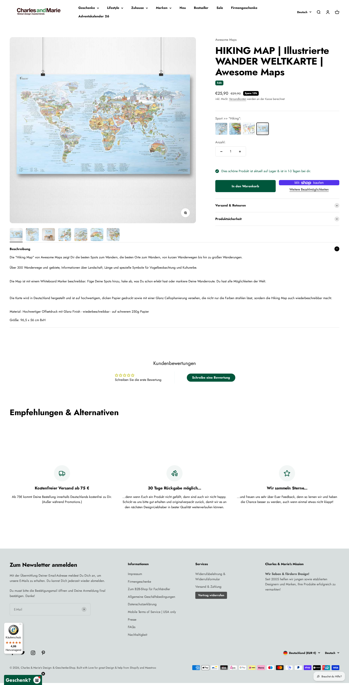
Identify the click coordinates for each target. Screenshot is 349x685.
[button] (23, 680)
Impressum (135, 574)
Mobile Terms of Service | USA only (152, 612)
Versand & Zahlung (208, 586)
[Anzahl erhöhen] (240, 151)
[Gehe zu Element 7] (113, 235)
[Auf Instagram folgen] (33, 653)
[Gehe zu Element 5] (80, 235)
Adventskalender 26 (93, 16)
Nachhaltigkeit (137, 634)
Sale (220, 7)
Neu (183, 7)
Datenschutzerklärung (142, 604)
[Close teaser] (43, 674)
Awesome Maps (226, 39)
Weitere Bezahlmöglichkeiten (309, 189)
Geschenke (86, 7)
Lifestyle (113, 7)
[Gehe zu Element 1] (16, 235)
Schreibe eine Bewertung (211, 377)
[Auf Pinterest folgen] (43, 653)
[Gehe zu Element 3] (48, 235)
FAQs (131, 627)
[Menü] (20, 625)
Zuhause (137, 7)
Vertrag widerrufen (211, 595)
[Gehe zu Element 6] (96, 235)
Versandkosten (237, 99)
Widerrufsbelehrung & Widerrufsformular (210, 576)
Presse (132, 619)
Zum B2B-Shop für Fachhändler (149, 589)
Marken (161, 7)
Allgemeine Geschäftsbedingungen (151, 596)
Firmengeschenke (244, 7)
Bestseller (201, 7)
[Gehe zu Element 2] (32, 235)
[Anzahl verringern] (221, 151)
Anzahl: (220, 142)
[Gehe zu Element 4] (64, 235)
